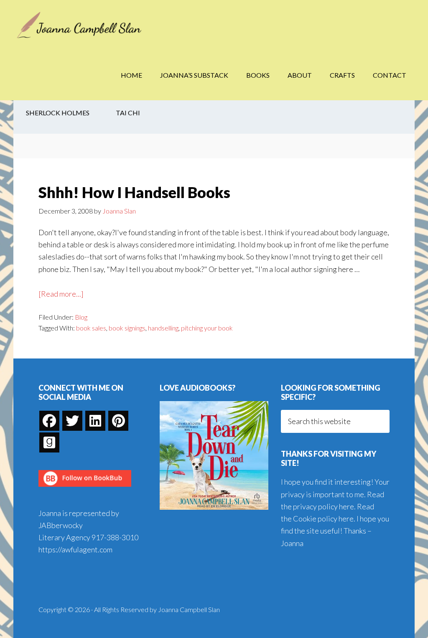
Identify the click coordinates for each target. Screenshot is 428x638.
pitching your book (207, 328)
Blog (81, 317)
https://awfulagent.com (75, 549)
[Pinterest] (118, 421)
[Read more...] (61, 294)
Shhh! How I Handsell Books (134, 192)
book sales (91, 328)
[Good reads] (49, 442)
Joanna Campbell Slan (80, 25)
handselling (163, 328)
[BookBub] (84, 488)
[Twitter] (72, 421)
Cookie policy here (323, 518)
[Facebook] (49, 421)
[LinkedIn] (95, 421)
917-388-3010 (115, 537)
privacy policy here (323, 506)
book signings (127, 328)
